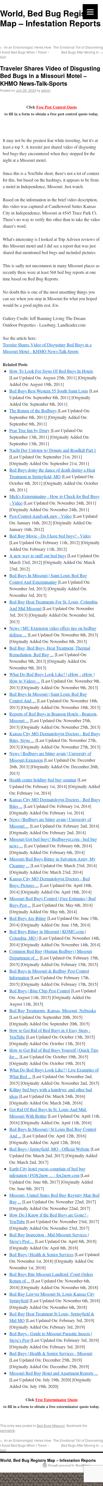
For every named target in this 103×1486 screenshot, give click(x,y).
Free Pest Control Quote (56, 107)
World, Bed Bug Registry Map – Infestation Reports (50, 18)
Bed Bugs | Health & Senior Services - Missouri (50, 1353)
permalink (7, 1430)
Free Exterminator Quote (56, 1399)
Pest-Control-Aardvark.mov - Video (40, 516)
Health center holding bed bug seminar (42, 780)
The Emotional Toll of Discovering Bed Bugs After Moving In (78, 49)
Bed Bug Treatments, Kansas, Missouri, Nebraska (52, 1010)
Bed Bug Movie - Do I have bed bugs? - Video (50, 536)
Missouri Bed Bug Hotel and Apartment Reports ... (53, 1373)
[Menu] (90, 11)
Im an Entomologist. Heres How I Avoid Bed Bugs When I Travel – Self (25, 52)
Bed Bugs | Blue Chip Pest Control (39, 991)
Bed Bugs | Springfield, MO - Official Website (49, 1149)
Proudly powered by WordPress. (69, 1465)
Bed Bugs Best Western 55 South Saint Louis (48, 391)
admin (46, 90)
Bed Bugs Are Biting (27, 918)
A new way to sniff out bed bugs (37, 555)
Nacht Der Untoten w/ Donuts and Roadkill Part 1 (52, 450)
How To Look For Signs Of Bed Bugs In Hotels (51, 371)
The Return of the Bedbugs (33, 410)
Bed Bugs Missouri (51, 1425)
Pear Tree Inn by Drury (29, 430)
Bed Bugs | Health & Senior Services (41, 1254)
